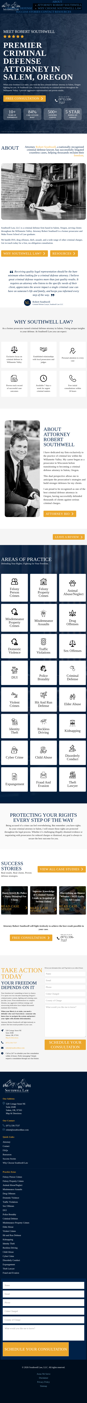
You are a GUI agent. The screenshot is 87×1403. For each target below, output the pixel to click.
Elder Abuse (8, 1227)
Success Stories (28, 11)
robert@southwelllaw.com (15, 1048)
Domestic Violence (11, 1198)
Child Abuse (8, 1252)
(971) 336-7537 (11, 1043)
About (57, 1)
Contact (47, 11)
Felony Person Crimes (12, 1177)
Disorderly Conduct (11, 1260)
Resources (63, 11)
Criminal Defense (10, 1218)
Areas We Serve (43, 1374)
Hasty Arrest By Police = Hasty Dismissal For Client (14, 896)
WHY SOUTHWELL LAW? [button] (22, 253)
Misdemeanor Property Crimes (16, 1223)
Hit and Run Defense (12, 1235)
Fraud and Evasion (11, 1273)
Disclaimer (43, 1378)
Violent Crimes (9, 1231)
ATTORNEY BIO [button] (58, 514)
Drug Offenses (9, 1193)
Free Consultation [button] (29, 937)
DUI (5, 1210)
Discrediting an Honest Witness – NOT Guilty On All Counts (72, 896)
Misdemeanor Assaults (12, 1189)
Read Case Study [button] (10, 908)
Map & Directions (12, 1038)
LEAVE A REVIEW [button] (67, 536)
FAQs (5, 1150)
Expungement (9, 1264)
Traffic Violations (10, 1202)
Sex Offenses (8, 1206)
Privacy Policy (43, 1382)
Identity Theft (9, 1243)
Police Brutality (9, 1214)
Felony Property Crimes (13, 1181)
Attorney (6, 1142)
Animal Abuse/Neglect (12, 1185)
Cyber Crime (8, 1256)
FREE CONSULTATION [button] (22, 98)
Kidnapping (8, 1239)
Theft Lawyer (8, 1268)
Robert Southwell (46, 146)
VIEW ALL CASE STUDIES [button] (59, 869)
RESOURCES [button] (61, 253)
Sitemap (43, 1386)
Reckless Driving (10, 1248)
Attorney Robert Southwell (59, 4)
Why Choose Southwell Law (59, 8)
